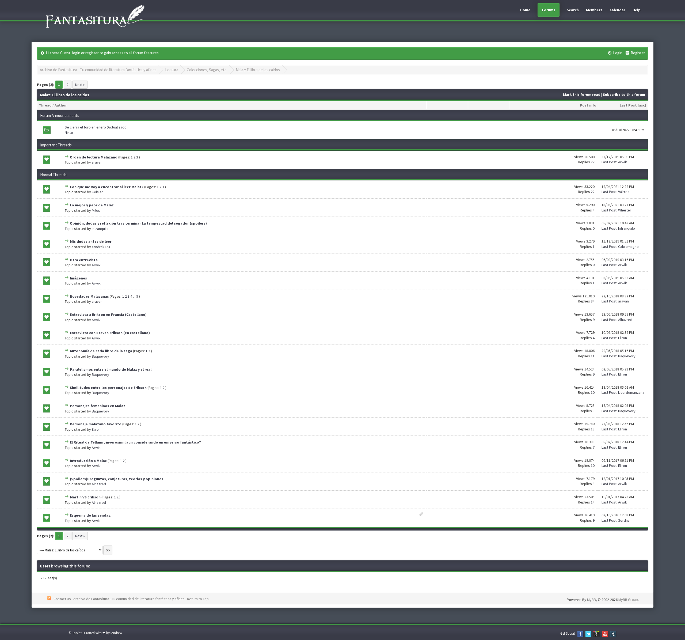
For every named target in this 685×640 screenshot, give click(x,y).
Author (61, 105)
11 (593, 356)
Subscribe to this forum (624, 94)
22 (593, 191)
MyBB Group (628, 599)
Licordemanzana (631, 392)
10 (593, 392)
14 (593, 502)
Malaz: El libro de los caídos (258, 69)
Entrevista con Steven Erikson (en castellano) (110, 332)
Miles (96, 210)
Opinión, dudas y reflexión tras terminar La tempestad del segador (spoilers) (138, 223)
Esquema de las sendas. (90, 515)
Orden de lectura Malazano (93, 157)
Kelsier (97, 192)
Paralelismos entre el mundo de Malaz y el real (110, 369)
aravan (97, 162)
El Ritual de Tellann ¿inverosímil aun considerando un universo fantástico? (135, 442)
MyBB (591, 599)
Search (573, 9)
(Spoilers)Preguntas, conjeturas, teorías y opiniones (116, 478)
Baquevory (100, 356)
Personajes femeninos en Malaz (97, 405)
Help (637, 9)
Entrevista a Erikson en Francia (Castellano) (108, 314)
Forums (548, 9)
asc (642, 105)
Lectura (171, 69)
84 (593, 301)
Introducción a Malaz (88, 460)
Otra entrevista (84, 259)
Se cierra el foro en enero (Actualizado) (96, 127)
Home (525, 9)
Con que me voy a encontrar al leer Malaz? (106, 186)
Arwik (622, 162)
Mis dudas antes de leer (91, 241)
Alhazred (625, 319)
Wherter (624, 210)
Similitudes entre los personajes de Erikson (108, 387)
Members (594, 9)
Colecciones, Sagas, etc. (207, 69)
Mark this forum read (581, 94)
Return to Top (198, 598)
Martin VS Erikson (85, 497)
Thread (45, 105)
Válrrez (623, 191)
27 (593, 162)
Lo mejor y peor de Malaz (92, 205)
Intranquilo (100, 228)
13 (593, 429)
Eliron (622, 337)
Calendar (617, 9)
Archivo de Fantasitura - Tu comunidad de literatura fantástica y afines (98, 69)
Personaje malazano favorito (95, 424)
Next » (80, 84)
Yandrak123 (101, 246)
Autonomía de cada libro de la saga (101, 351)
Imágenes (78, 278)
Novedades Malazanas (89, 296)
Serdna (624, 520)
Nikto (69, 132)
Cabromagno (628, 246)
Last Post (628, 105)
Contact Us (62, 598)
